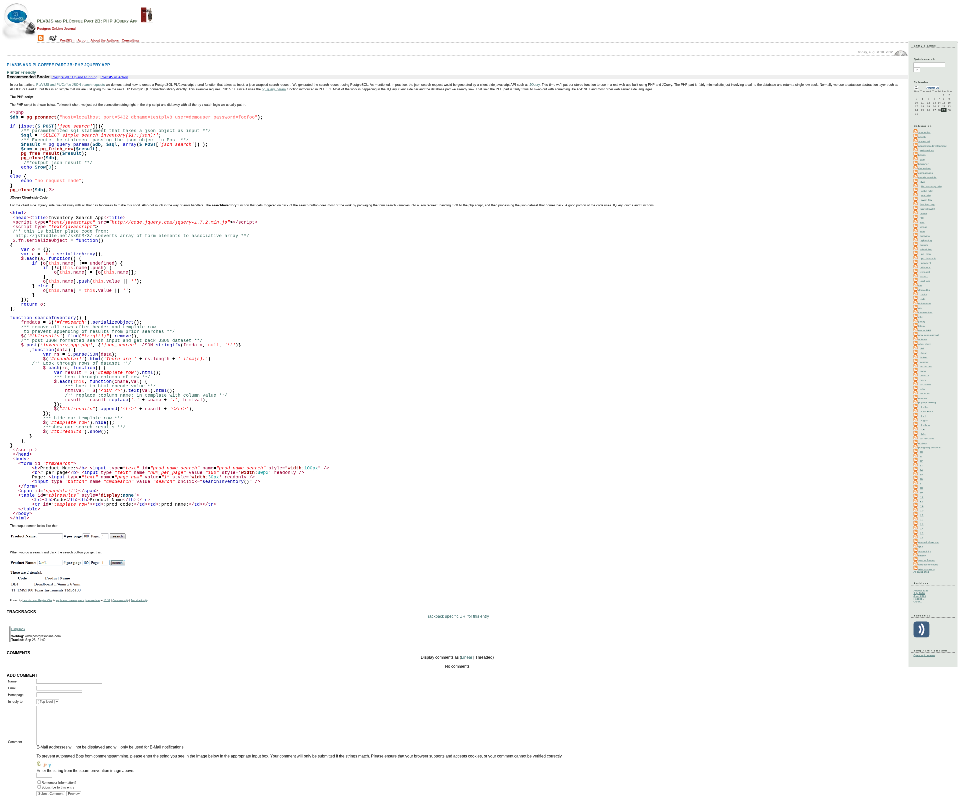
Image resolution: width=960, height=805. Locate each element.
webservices (927, 150)
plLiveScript (926, 411)
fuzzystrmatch (928, 209)
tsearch (924, 276)
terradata (925, 393)
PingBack (18, 629)
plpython (925, 425)
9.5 (922, 533)
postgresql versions (929, 447)
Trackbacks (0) (139, 600)
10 (921, 452)
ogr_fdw (925, 195)
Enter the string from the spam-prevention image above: (85, 770)
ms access (926, 366)
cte (920, 285)
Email (12, 688)
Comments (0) (120, 600)
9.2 (922, 519)
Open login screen (924, 655)
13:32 (107, 600)
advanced (924, 141)
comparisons (925, 173)
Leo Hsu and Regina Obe (37, 600)
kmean (924, 227)
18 (921, 488)
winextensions (926, 569)
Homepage (16, 695)
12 (921, 461)
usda (923, 299)
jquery (921, 321)
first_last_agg (927, 204)
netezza (924, 375)
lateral (921, 326)
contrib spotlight (927, 177)
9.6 (922, 537)
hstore (923, 213)
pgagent (926, 263)
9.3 (922, 524)
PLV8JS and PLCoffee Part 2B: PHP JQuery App (87, 21)
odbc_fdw (926, 191)
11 (921, 456)
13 (921, 465)
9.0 (922, 510)
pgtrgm (924, 245)
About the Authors (104, 40)
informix (924, 362)
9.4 (922, 528)
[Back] (916, 88)
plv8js (923, 434)
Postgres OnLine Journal (56, 29)
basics (922, 155)
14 (921, 470)
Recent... (919, 598)
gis (920, 308)
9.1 (922, 515)
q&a (920, 546)
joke (920, 317)
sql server (925, 384)
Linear (466, 657)
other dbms (924, 344)
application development (70, 600)
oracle (923, 380)
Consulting (130, 40)
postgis (922, 443)
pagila (923, 294)
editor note (924, 303)
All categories (921, 571)
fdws (922, 182)
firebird (924, 357)
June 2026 (920, 596)
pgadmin (923, 398)
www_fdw (926, 200)
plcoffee (924, 407)
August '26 (932, 87)
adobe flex (924, 132)
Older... (918, 601)
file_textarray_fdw (931, 186)
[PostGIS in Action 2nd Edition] (147, 21)
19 (921, 492)
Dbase (923, 353)
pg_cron (926, 254)
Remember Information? (59, 782)
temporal (925, 272)
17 (921, 483)
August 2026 (921, 590)
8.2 (922, 497)
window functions (928, 564)
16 (921, 479)
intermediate (93, 600)
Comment (15, 742)
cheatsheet (924, 168)
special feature (926, 560)
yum (922, 159)
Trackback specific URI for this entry (457, 616)
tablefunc (925, 267)
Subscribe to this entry (58, 787)
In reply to (15, 701)
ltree (922, 231)
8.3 (922, 501)
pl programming (927, 402)
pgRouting (926, 240)
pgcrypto (925, 236)
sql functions (927, 438)
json (922, 222)
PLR (922, 429)
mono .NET (924, 330)
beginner (923, 164)
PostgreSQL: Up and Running (75, 77)
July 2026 (919, 593)
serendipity (924, 551)
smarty (922, 555)
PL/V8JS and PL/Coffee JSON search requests (70, 85)
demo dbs (924, 290)
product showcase (928, 542)
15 (921, 474)
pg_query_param (274, 89)
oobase (922, 339)
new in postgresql (928, 335)
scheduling (926, 249)
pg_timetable (928, 258)
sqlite (923, 389)
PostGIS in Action (74, 40)
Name (12, 681)
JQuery (535, 85)
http (922, 218)
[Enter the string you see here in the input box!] (51, 763)
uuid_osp (925, 281)
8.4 (922, 506)
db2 (922, 348)
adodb (922, 137)
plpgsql (924, 420)
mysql (923, 371)
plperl (923, 416)
